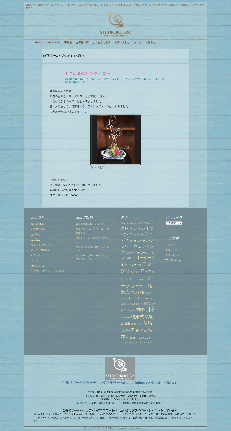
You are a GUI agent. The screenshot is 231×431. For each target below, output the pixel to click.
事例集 (68, 42)
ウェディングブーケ (136, 252)
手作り (125, 310)
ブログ (137, 42)
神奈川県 (145, 309)
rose (131, 223)
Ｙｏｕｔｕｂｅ (144, 342)
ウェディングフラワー (101, 78)
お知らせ (150, 42)
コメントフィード (174, 255)
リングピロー (153, 78)
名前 (151, 299)
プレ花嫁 (137, 292)
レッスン (136, 298)
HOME (39, 42)
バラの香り (37, 255)
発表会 (132, 311)
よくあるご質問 (101, 42)
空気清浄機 (125, 317)
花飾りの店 (79, 82)
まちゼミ (149, 223)
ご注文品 (35, 239)
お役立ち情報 (38, 229)
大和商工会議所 (132, 304)
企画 (146, 299)
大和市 (145, 303)
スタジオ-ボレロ (136, 78)
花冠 (133, 324)
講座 (145, 331)
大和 (123, 303)
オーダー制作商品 (40, 250)
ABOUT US (53, 42)
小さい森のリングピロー (87, 73)
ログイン (170, 244)
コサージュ (135, 264)
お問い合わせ (122, 42)
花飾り (139, 324)
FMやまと (125, 223)
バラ (149, 271)
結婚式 (137, 316)
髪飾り (134, 337)
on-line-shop (37, 224)
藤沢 (139, 330)
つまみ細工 (138, 223)
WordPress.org (173, 260)
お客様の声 (82, 42)
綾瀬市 (125, 324)
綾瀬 (149, 317)
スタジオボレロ (100, 428)
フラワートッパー (135, 279)
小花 (153, 304)
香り (128, 338)
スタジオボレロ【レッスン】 (91, 224)
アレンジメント (135, 228)
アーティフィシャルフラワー (137, 240)
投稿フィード (172, 249)
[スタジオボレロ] (115, 24)
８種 (140, 338)
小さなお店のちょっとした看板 (47, 271)
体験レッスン (38, 265)
